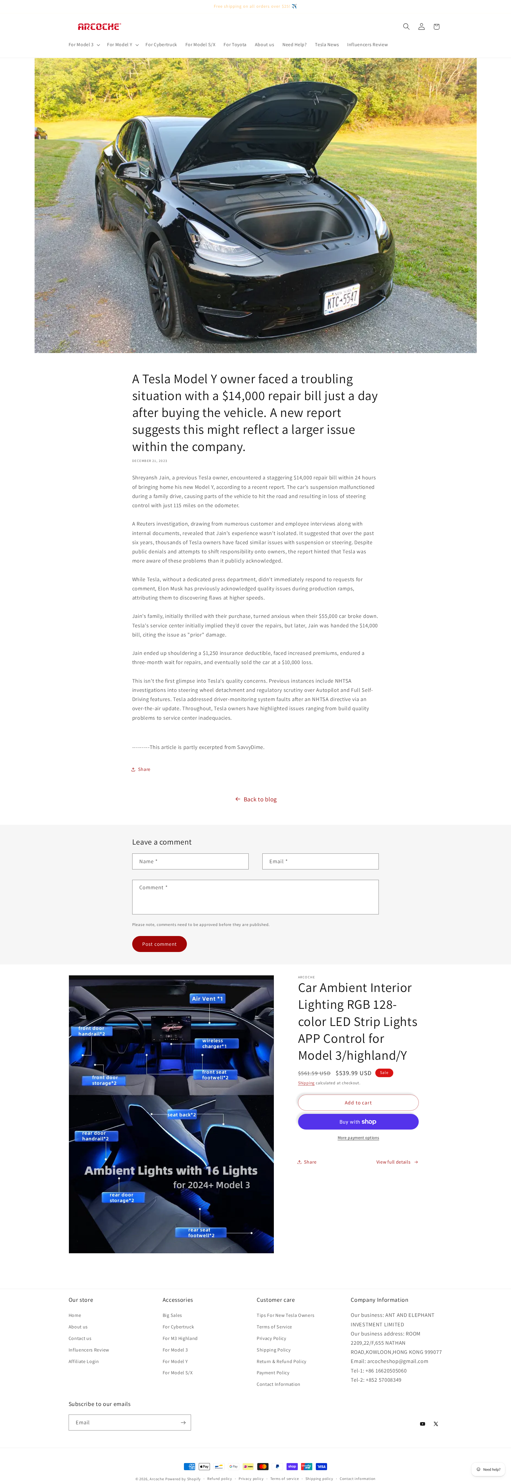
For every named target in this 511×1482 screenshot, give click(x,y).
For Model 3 (175, 1350)
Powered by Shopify (183, 1478)
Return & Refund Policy (281, 1361)
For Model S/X (178, 1373)
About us (78, 1327)
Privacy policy (251, 1478)
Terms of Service (274, 1327)
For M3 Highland (180, 1338)
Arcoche (157, 1478)
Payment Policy (273, 1373)
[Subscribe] (183, 1423)
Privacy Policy (271, 1338)
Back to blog (260, 799)
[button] (83, 45)
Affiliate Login (84, 1361)
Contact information (358, 1478)
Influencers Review (89, 1350)
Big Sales (172, 1315)
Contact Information (278, 1384)
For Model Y (175, 1361)
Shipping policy (319, 1478)
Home (75, 1315)
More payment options (358, 1137)
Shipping (306, 1082)
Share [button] (144, 769)
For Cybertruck (178, 1327)
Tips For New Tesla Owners (285, 1315)
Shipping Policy (273, 1350)
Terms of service (284, 1478)
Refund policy (219, 1478)
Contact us (80, 1338)
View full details (393, 1162)
